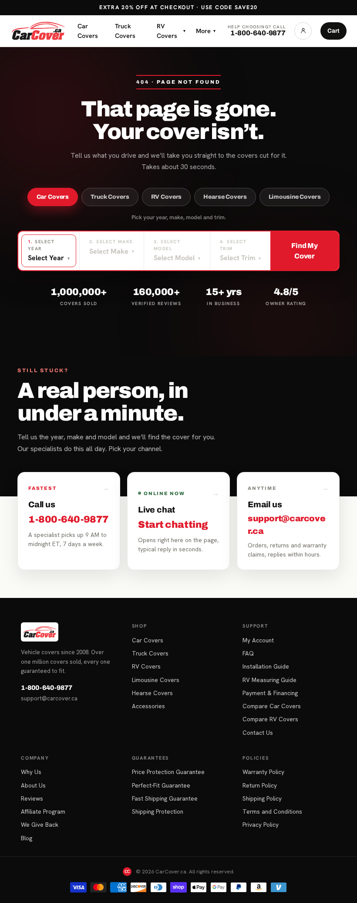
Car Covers (87, 31)
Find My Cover (304, 251)
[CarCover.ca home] (37, 31)
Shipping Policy (262, 798)
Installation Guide (265, 666)
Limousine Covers (295, 197)
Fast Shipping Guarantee (165, 798)
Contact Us (257, 733)
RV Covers (171, 31)
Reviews (32, 798)
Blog (26, 838)
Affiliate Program (43, 811)
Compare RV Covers (270, 719)
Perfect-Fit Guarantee (161, 785)
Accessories (148, 706)
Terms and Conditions (272, 811)
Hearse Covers (224, 197)
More (206, 31)
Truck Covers (125, 31)
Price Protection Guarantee (168, 772)
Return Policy (259, 785)
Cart (333, 30)
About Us (33, 785)
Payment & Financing (270, 693)
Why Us (31, 772)
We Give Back (39, 824)
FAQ (248, 653)
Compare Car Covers (271, 706)
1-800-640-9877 (46, 687)
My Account (258, 640)
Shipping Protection (157, 811)
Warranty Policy (263, 772)
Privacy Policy (260, 824)
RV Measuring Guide (269, 680)
